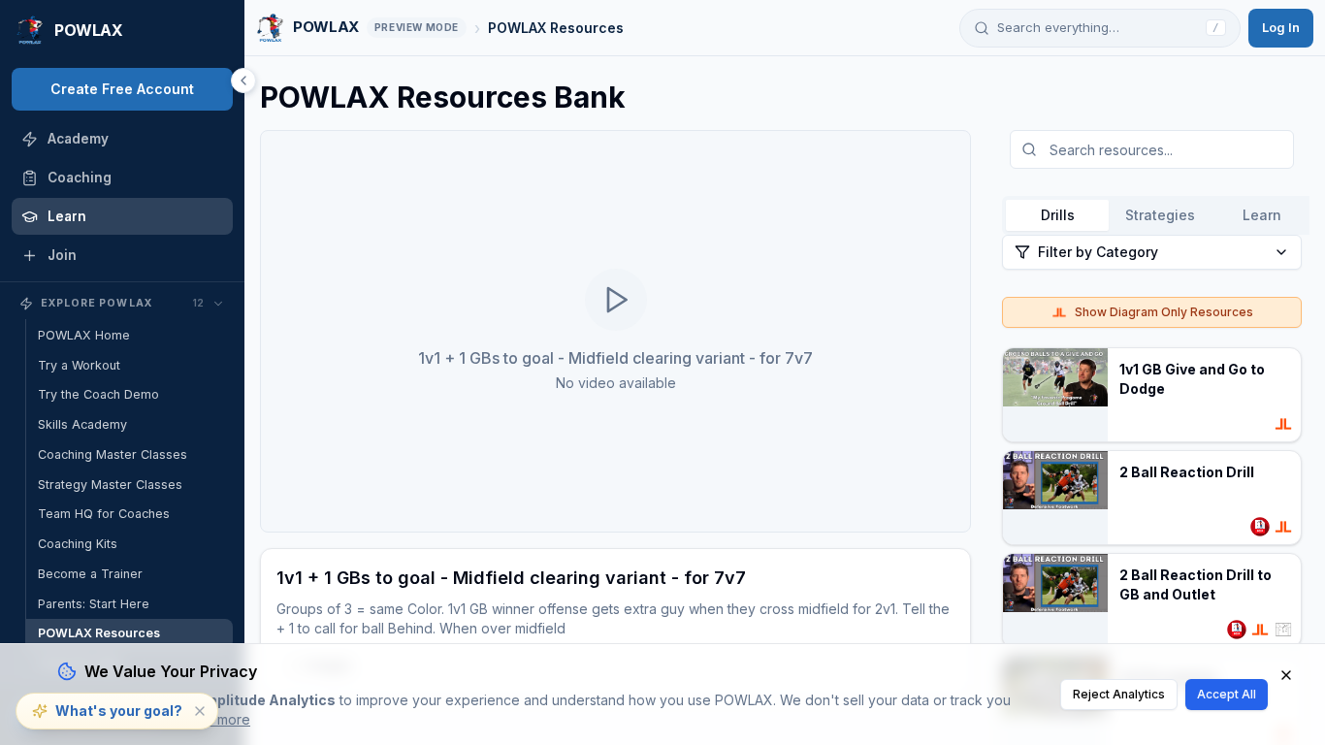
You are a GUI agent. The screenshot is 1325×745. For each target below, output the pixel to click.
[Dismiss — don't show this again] (199, 711)
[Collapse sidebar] (243, 80)
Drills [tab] (1058, 215)
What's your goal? (118, 710)
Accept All (1226, 694)
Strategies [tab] (1160, 215)
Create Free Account (122, 89)
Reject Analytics (1119, 694)
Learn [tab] (1262, 215)
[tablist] (1159, 215)
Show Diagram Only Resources (1164, 312)
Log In (1281, 27)
